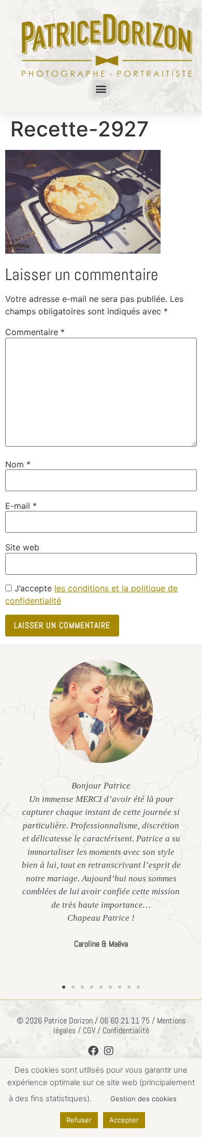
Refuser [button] (79, 1120)
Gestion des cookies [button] (143, 1098)
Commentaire (35, 332)
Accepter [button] (124, 1120)
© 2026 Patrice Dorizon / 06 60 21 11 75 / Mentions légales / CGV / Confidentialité (101, 1025)
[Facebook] (93, 1051)
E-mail (21, 506)
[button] (101, 88)
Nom (18, 464)
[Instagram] (109, 1051)
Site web (22, 547)
